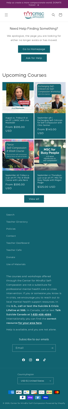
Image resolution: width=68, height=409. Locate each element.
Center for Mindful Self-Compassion (28, 403)
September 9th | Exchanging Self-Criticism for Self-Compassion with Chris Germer (49, 121)
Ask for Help (34, 58)
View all (34, 198)
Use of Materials (16, 264)
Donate (10, 257)
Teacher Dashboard (17, 243)
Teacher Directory (17, 221)
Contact (11, 235)
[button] (6, 14)
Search (10, 214)
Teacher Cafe (14, 250)
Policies (11, 228)
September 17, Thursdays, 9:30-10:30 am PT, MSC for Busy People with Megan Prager (49, 179)
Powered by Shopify (55, 403)
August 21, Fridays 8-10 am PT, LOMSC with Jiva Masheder (17, 120)
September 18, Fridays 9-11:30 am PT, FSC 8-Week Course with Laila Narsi (18, 177)
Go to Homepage (34, 49)
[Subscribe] (52, 348)
